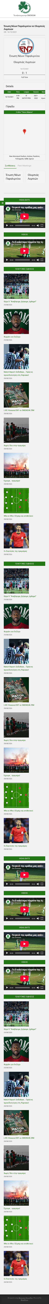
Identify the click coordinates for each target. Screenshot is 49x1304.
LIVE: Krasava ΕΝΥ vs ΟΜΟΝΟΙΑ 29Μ (19, 410)
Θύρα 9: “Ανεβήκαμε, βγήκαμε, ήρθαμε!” (20, 301)
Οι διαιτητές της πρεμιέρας (15, 551)
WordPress (24, 1300)
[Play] (7, 225)
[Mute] (38, 225)
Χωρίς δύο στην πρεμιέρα (15, 445)
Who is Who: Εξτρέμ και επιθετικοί (18, 516)
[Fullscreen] (42, 225)
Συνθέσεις (10, 165)
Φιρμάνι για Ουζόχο (12, 337)
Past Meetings (24, 165)
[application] (24, 216)
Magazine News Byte (26, 1298)
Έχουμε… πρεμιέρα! (12, 481)
